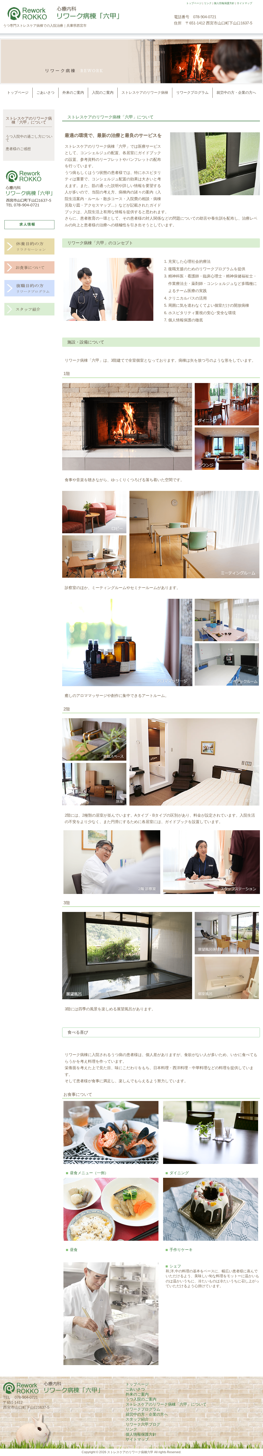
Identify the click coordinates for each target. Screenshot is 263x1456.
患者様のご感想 (18, 149)
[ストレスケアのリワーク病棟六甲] (61, 19)
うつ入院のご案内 (141, 1399)
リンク (208, 3)
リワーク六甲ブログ (143, 1424)
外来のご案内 (137, 1394)
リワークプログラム (143, 1409)
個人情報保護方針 (224, 3)
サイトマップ (244, 3)
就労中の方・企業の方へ (147, 1414)
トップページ (194, 3)
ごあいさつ (135, 1389)
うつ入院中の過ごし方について (29, 138)
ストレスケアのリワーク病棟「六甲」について (29, 120)
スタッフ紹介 (137, 1419)
